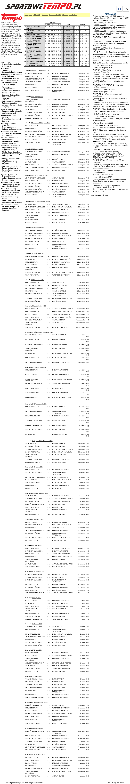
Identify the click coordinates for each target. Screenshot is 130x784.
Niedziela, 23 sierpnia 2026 (104, 149)
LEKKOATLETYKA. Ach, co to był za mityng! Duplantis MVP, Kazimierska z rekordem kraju (111, 103)
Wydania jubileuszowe (11, 147)
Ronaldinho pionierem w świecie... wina (108, 74)
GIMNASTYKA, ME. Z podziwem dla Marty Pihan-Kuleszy (110, 99)
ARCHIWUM (37, 15)
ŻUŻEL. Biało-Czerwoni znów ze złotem (109, 128)
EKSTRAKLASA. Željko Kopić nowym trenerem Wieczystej (108, 71)
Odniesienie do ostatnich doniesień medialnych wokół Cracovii (107, 186)
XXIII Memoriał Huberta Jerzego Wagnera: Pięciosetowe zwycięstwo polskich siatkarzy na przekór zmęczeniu (110, 33)
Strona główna (28, 15)
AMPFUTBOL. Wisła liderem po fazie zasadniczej (108, 95)
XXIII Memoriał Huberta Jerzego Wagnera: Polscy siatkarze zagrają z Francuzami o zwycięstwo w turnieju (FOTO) (110, 27)
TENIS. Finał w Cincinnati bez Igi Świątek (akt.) (109, 131)
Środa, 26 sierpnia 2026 (102, 92)
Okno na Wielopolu (12, 177)
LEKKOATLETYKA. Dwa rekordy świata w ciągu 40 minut (109, 49)
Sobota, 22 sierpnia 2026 (103, 174)
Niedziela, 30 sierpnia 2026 (104, 60)
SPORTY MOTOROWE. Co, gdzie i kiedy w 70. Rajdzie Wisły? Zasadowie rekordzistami (110, 77)
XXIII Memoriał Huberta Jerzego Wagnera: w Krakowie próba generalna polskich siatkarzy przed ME (111, 56)
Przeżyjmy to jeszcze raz (12, 76)
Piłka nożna (45, 15)
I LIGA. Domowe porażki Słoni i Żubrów (108, 111)
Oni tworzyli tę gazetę (10, 207)
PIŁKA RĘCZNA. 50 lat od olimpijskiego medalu (108, 82)
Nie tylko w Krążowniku (11, 184)
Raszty (121, 783)
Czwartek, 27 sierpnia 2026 (104, 89)
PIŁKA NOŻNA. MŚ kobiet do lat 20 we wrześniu (108, 161)
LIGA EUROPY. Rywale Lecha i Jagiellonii (109, 41)
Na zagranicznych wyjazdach (12, 126)
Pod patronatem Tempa (12, 169)
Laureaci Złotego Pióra (11, 97)
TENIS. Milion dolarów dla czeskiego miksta (110, 63)
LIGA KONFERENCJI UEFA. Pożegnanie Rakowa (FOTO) (109, 44)
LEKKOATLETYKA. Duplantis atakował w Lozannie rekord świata (109, 140)
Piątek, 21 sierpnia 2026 (102, 177)
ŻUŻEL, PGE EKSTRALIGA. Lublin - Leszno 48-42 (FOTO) (110, 190)
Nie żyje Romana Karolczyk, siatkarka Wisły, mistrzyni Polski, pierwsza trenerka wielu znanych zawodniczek (110, 166)
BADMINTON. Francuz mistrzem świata (109, 107)
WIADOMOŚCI (111, 14)
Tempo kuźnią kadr (11, 133)
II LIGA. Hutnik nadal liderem (104, 116)
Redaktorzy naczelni (10, 82)
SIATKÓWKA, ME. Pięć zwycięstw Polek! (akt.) (109, 38)
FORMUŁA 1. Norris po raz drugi (106, 114)
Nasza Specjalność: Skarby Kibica (10, 140)
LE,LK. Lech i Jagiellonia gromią (106, 152)
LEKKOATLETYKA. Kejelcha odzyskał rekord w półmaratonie (111, 120)
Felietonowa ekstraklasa (12, 104)
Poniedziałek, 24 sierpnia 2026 (105, 125)
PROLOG (11, 64)
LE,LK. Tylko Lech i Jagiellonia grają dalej (109, 52)
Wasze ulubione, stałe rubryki (11, 161)
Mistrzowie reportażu (12, 111)
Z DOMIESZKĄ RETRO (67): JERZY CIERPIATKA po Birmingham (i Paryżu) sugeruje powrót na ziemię (108, 156)
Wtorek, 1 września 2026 (103, 20)
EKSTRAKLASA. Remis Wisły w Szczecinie (110, 109)
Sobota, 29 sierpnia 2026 (103, 65)
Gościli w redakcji (11, 191)
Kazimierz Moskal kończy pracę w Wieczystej (111, 137)
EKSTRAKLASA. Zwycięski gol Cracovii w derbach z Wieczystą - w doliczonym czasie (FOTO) (110, 145)
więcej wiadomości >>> (99, 195)
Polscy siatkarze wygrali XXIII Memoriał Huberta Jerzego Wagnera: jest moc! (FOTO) (111, 17)
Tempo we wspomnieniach (11, 89)
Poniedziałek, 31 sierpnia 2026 (105, 23)
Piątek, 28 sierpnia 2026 (102, 68)
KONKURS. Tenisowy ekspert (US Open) (109, 134)
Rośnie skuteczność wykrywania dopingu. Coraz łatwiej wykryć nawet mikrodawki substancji (109, 181)
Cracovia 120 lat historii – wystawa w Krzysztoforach (107, 171)
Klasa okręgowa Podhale (69, 15)
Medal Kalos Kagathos (12, 154)
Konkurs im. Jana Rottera (11, 118)
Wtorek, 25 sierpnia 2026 (103, 123)
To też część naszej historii (12, 199)
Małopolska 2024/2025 (55, 15)
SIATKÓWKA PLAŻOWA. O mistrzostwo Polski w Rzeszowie (109, 86)
